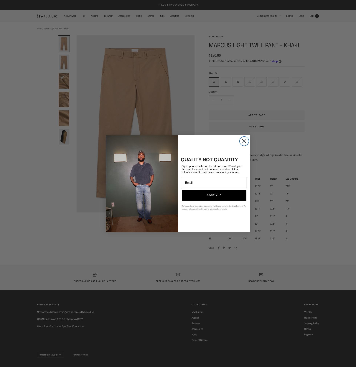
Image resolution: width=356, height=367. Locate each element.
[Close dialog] (244, 141)
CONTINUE (214, 195)
